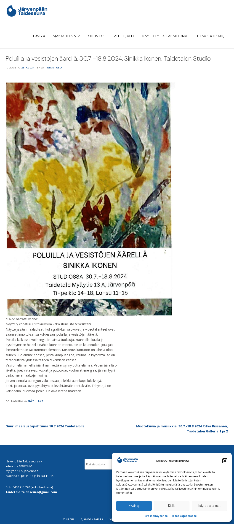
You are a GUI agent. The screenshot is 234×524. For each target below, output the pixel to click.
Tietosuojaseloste (183, 516)
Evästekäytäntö (156, 516)
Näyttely (35, 400)
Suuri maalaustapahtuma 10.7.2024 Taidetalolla (45, 426)
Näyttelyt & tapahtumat (165, 36)
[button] (225, 461)
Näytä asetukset (209, 505)
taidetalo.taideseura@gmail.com (31, 492)
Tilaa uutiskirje (212, 36)
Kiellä (171, 505)
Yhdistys (96, 36)
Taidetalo (53, 67)
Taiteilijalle (123, 36)
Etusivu (38, 36)
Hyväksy (134, 505)
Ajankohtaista (67, 36)
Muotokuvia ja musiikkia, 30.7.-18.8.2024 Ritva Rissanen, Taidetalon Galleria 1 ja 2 (182, 428)
